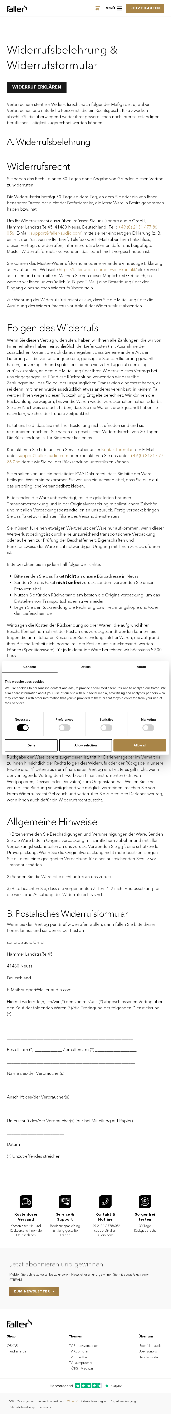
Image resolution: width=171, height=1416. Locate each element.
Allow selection (85, 745)
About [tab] (141, 667)
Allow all (140, 745)
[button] (114, 8)
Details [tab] (85, 667)
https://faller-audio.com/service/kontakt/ (98, 270)
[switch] (64, 727)
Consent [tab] (29, 667)
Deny (31, 745)
